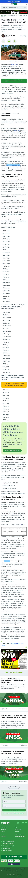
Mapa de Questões (19, 834)
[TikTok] (18, 823)
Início (2, 15)
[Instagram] (23, 823)
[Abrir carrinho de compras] (26, 4)
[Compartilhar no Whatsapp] (15, 41)
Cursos (3, 831)
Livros (2, 834)
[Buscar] (25, 7)
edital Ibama (14, 64)
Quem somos (4, 827)
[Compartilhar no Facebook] (9, 41)
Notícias (6, 15)
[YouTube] (26, 823)
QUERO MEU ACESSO (11, 450)
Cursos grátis (18, 829)
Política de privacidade (18, 813)
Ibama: (22, 524)
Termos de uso (9, 876)
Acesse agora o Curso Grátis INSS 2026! (13, 80)
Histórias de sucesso (20, 836)
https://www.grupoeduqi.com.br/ (14, 874)
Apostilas (3, 829)
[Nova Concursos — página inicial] (14, 4)
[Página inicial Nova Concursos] (5, 823)
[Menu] (2, 4)
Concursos (3, 836)
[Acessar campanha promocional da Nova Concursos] (14, 12)
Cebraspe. (17, 130)
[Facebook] (20, 823)
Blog (16, 827)
